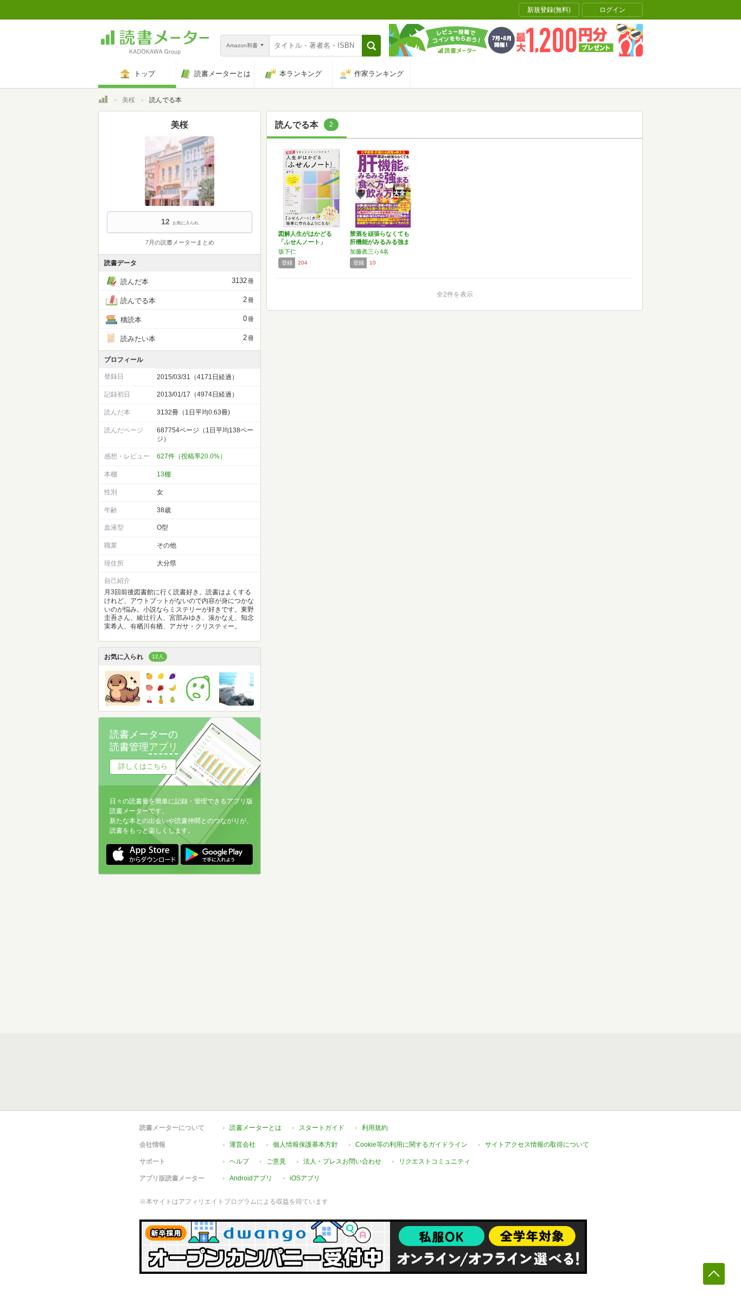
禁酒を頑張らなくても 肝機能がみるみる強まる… (380, 241)
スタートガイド (321, 1127)
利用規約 (375, 1127)
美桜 (128, 100)
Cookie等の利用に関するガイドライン (411, 1144)
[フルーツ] (160, 703)
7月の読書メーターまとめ (179, 242)
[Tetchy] (236, 703)
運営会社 (242, 1144)
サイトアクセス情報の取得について (537, 1144)
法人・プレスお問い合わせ (342, 1161)
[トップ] (103, 101)
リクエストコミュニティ (434, 1161)
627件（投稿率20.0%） (191, 456)
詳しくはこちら (143, 766)
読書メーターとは (255, 1127)
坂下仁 (287, 251)
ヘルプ (239, 1161)
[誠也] (198, 703)
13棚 (164, 474)
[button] (371, 45)
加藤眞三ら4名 (369, 251)
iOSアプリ (305, 1178)
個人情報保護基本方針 (305, 1144)
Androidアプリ (250, 1178)
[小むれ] (122, 703)
